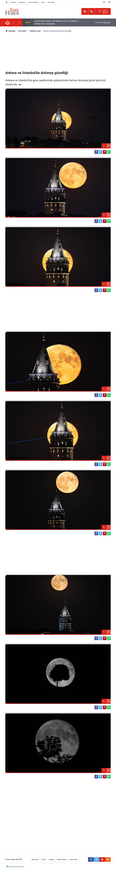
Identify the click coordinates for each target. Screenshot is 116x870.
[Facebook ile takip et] (91, 859)
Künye (43, 860)
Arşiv (43, 2)
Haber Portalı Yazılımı (16, 867)
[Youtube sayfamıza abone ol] (102, 859)
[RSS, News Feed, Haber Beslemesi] (108, 859)
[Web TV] (104, 2)
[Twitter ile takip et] (96, 859)
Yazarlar (13, 2)
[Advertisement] (58, 51)
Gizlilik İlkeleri (61, 860)
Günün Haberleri (33, 2)
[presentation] (13, 22)
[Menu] (85, 11)
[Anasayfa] (6, 2)
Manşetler (22, 2)
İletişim (51, 860)
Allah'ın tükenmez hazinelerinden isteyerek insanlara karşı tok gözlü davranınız (58, 22)
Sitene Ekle (50, 2)
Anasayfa (35, 860)
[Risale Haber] (12, 11)
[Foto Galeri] (109, 2)
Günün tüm (103, 22)
